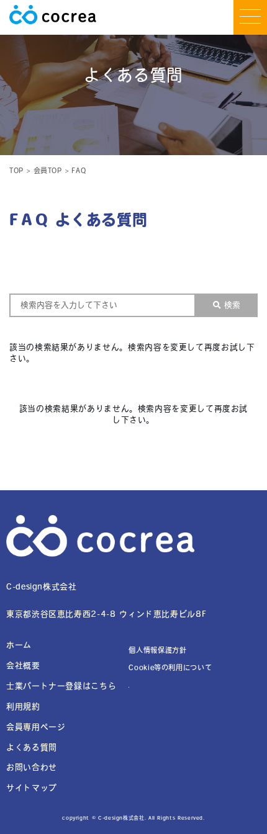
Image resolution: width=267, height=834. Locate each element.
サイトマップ (31, 788)
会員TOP (48, 170)
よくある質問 (31, 747)
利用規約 (23, 706)
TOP (16, 170)
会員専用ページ (35, 727)
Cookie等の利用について (170, 667)
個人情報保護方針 (157, 650)
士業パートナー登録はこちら (61, 686)
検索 (232, 305)
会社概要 (23, 665)
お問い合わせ (31, 767)
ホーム (19, 645)
